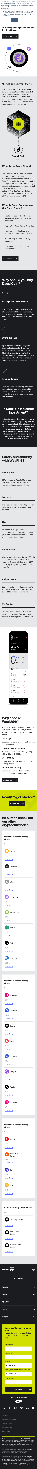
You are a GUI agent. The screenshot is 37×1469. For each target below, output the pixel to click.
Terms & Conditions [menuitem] (9, 1420)
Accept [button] (14, 20)
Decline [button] (22, 20)
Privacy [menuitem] (4, 1416)
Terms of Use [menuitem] (7, 1428)
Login (33, 1270)
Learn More (9, 859)
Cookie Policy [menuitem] (7, 1424)
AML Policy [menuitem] (6, 1432)
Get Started (7, 36)
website (10, 104)
